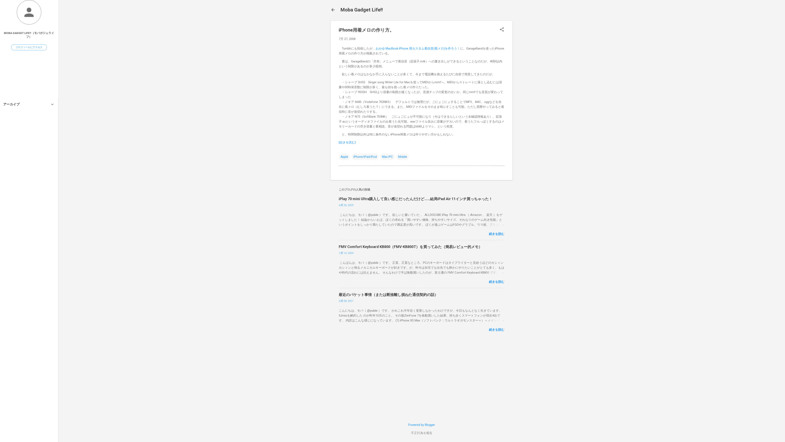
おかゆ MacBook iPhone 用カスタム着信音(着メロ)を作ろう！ (418, 48)
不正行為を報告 (421, 433)
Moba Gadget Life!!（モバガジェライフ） (29, 34)
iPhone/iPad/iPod (365, 157)
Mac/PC (387, 157)
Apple (344, 157)
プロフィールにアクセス (29, 47)
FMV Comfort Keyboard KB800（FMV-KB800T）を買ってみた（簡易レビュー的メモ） (410, 247)
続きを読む (496, 234)
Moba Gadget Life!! (361, 10)
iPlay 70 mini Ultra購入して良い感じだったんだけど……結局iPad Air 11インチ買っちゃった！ (415, 199)
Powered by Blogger (421, 425)
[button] (501, 30)
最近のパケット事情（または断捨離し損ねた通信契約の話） (388, 294)
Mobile (402, 157)
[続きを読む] (347, 142)
